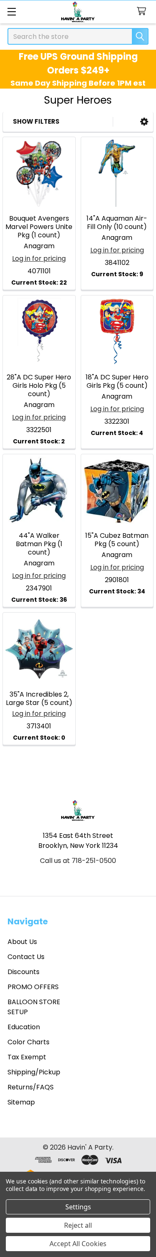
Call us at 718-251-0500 (78, 860)
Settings (78, 1206)
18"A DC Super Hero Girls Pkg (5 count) (117, 381)
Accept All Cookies (78, 1243)
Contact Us (26, 957)
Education (23, 1027)
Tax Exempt (26, 1057)
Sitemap (21, 1102)
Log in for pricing (39, 258)
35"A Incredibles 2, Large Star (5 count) (39, 698)
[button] (144, 122)
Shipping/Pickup (33, 1072)
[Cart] (143, 11)
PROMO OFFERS (33, 987)
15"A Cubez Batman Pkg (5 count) (117, 540)
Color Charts (28, 1042)
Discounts (23, 972)
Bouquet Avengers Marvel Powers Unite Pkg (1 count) (38, 227)
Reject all (78, 1225)
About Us (22, 942)
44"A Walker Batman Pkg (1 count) (39, 544)
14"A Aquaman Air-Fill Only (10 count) (117, 223)
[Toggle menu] (11, 11)
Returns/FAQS (30, 1087)
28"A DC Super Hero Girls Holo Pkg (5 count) (39, 385)
